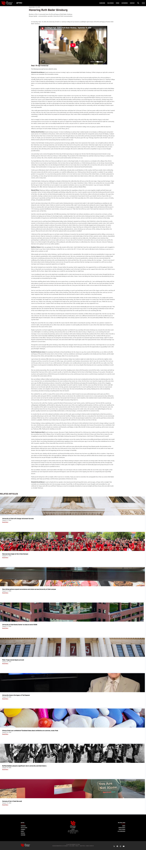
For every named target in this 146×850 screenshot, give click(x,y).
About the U (82, 845)
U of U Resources (121, 831)
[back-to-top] (144, 847)
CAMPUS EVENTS (121, 827)
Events (22, 831)
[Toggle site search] (138, 3)
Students (23, 829)
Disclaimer (71, 845)
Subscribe (102, 3)
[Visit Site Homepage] (73, 827)
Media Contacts (90, 845)
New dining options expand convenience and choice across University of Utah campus (29, 589)
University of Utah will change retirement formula (18, 519)
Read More (5, 522)
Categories (125, 3)
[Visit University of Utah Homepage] (7, 3)
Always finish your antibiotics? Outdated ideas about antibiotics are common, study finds (30, 730)
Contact (132, 3)
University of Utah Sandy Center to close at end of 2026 (19, 625)
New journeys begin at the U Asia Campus (15, 554)
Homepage (23, 825)
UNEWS (123, 825)
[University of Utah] (27, 845)
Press (117, 3)
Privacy (77, 845)
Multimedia (110, 3)
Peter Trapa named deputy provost (13, 660)
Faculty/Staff (24, 827)
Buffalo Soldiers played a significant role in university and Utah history (24, 766)
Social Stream (122, 829)
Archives (23, 833)
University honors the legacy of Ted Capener (16, 695)
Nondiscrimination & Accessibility (60, 845)
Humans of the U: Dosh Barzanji (12, 801)
